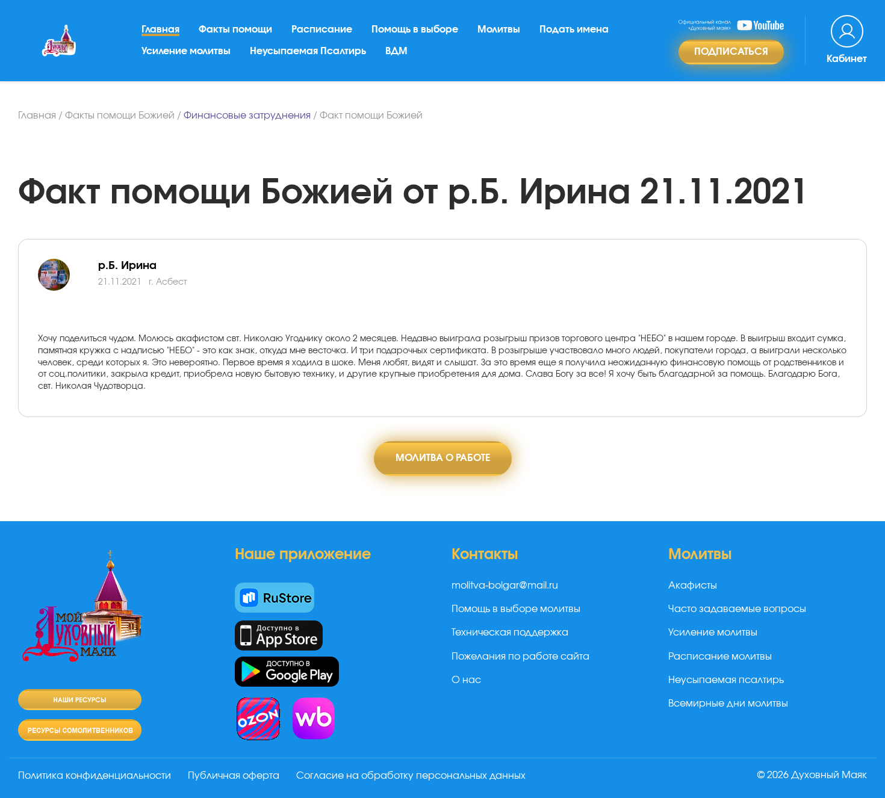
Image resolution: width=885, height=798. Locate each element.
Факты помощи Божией (120, 115)
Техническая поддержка (510, 632)
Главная (160, 29)
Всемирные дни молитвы (728, 703)
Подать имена (574, 29)
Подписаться (731, 52)
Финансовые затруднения (247, 115)
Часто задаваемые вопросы (737, 609)
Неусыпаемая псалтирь (726, 680)
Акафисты (692, 585)
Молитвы (498, 29)
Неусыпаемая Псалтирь (308, 51)
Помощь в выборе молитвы (516, 609)
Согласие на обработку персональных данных (411, 776)
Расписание (321, 29)
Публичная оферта (233, 776)
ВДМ (396, 51)
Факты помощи (235, 29)
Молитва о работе (443, 458)
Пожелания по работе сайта (520, 656)
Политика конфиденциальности (94, 776)
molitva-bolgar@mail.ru (505, 585)
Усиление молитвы (186, 51)
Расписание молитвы (720, 656)
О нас (466, 680)
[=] (68, 289)
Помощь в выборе (414, 29)
